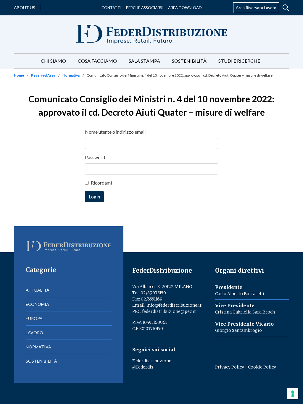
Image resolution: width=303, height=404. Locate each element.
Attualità (37, 290)
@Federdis (142, 367)
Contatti (111, 7)
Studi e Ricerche (239, 61)
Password (95, 157)
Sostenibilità (189, 61)
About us (24, 7)
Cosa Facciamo (97, 61)
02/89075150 (153, 292)
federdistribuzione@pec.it (169, 311)
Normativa (71, 75)
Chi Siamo (53, 61)
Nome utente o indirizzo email (115, 132)
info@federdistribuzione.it (174, 305)
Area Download (185, 7)
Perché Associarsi (144, 7)
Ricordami (101, 182)
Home (19, 75)
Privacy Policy (229, 367)
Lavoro (34, 332)
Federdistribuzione (151, 360)
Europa (34, 318)
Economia (37, 304)
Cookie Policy (262, 367)
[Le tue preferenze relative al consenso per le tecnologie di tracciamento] (292, 393)
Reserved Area (43, 75)
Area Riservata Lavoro (256, 7)
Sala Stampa (144, 61)
